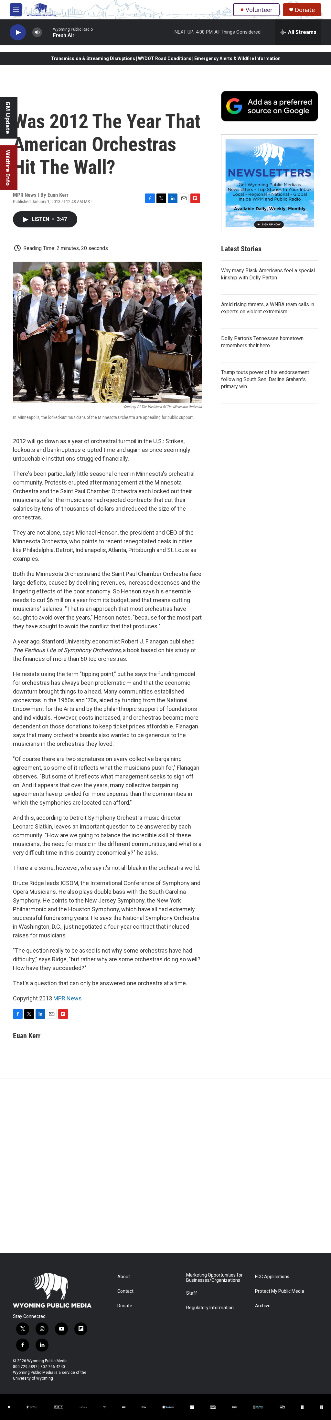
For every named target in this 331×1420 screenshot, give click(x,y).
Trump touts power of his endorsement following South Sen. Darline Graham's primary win (265, 379)
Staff (191, 1293)
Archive (263, 1305)
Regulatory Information (210, 1307)
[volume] (37, 32)
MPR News (67, 998)
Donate (305, 9)
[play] (18, 32)
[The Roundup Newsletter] (269, 183)
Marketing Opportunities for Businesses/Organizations (214, 1278)
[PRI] (104, 1407)
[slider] (47, 32)
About (123, 1276)
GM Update (8, 117)
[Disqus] (165, 1166)
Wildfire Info (8, 168)
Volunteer (259, 10)
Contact (125, 1291)
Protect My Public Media (279, 1291)
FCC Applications (272, 1276)
